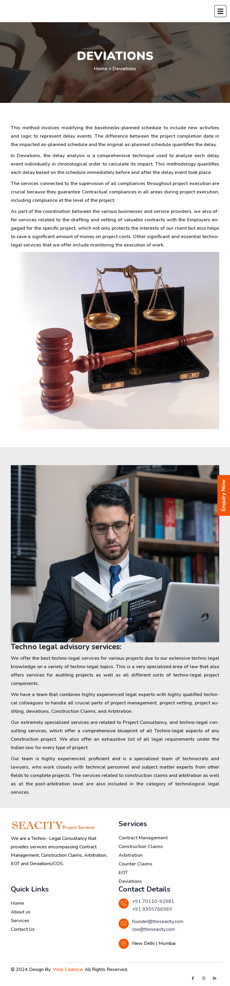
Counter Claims (135, 864)
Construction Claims (141, 846)
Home (17, 903)
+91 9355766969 (152, 909)
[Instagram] (203, 978)
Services (20, 920)
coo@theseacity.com (153, 929)
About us (21, 912)
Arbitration (131, 855)
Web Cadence (68, 969)
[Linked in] (214, 978)
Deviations (124, 68)
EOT (123, 872)
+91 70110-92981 (153, 901)
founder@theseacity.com (157, 921)
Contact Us (23, 929)
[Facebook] (193, 978)
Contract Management (143, 838)
